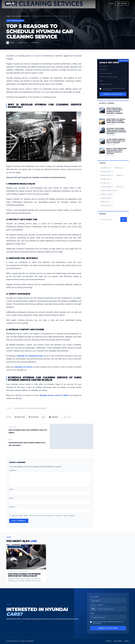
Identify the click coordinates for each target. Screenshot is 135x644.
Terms (126, 641)
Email (12, 498)
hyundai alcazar (107, 194)
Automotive (105, 183)
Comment (12, 470)
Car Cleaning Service (20, 16)
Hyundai (120, 175)
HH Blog (10, 3)
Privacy (109, 641)
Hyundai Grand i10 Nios (109, 190)
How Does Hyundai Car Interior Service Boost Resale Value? (24, 575)
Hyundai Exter (106, 175)
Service (120, 186)
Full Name (104, 66)
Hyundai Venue (106, 198)
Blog (62, 3)
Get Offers (122, 3)
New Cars (119, 167)
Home (8, 16)
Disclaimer (118, 641)
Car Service (106, 167)
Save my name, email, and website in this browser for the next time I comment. (44, 515)
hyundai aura (106, 179)
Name (11, 489)
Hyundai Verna (106, 186)
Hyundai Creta (106, 171)
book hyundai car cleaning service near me (30, 408)
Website (12, 506)
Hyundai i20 (105, 201)
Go (124, 220)
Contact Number (106, 73)
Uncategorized (107, 205)
